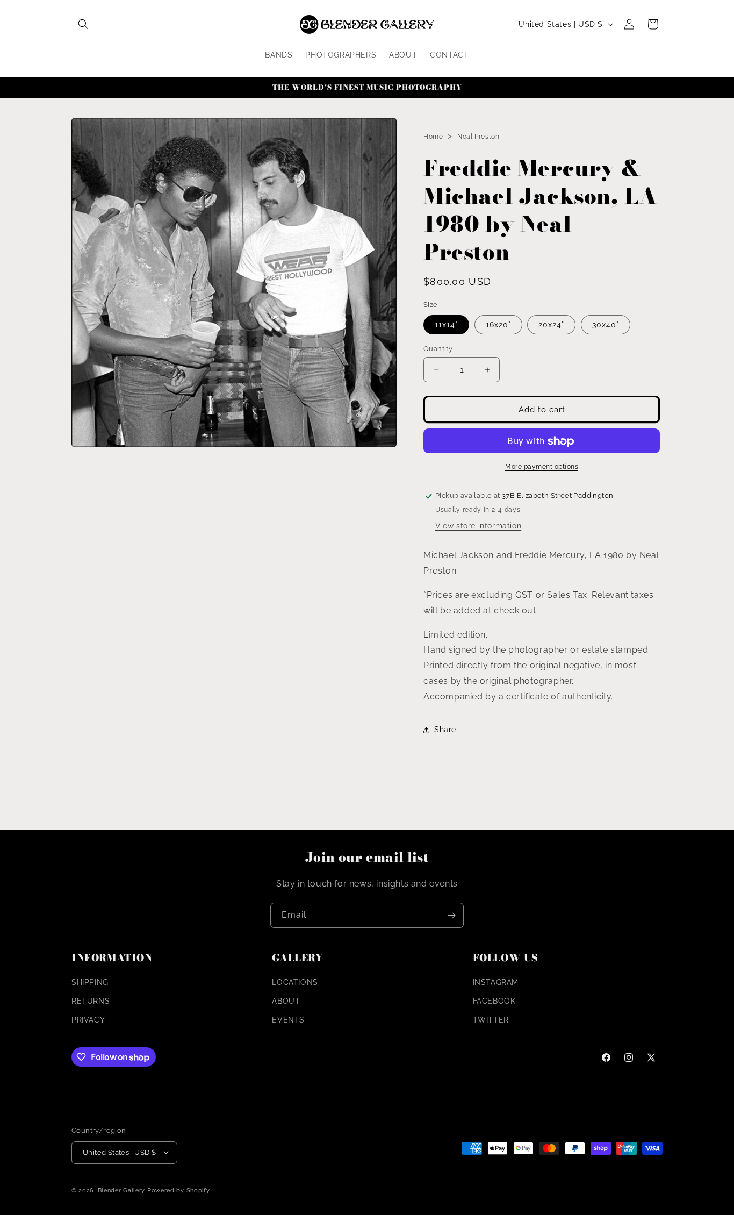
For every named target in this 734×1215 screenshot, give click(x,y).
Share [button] (445, 729)
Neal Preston (478, 136)
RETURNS (90, 1001)
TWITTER (491, 1020)
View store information (478, 526)
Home (433, 136)
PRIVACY (88, 1020)
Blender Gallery (122, 1190)
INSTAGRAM (496, 982)
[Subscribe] (451, 915)
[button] (83, 24)
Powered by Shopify (178, 1190)
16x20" (498, 324)
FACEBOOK (494, 1001)
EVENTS (288, 1020)
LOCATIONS (295, 982)
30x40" (605, 324)
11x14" (446, 324)
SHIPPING (90, 982)
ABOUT (286, 1001)
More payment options (541, 467)
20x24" (551, 324)
